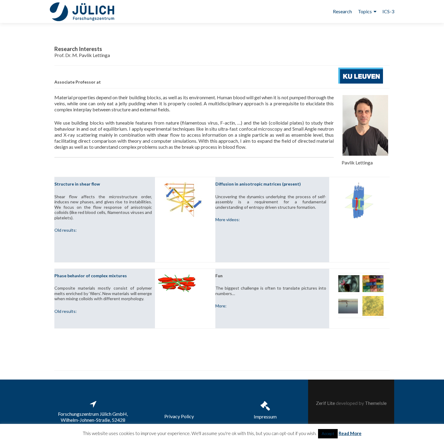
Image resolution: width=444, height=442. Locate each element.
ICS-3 (388, 11)
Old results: (65, 230)
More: (221, 305)
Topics (365, 11)
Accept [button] (328, 433)
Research (342, 11)
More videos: (227, 219)
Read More (350, 433)
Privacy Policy (179, 416)
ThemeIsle (376, 403)
